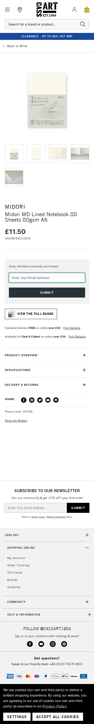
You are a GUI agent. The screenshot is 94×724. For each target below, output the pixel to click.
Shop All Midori (16, 420)
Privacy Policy (55, 706)
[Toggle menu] (7, 9)
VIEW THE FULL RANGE (35, 314)
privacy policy (38, 516)
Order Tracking (18, 565)
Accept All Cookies (57, 716)
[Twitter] (40, 400)
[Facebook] (23, 400)
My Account (16, 558)
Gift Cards (14, 572)
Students (14, 587)
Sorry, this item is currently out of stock (33, 266)
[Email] (48, 400)
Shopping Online (21, 547)
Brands (12, 579)
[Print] (56, 400)
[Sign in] (74, 9)
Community (16, 602)
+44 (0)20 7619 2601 (66, 664)
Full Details (71, 327)
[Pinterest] (31, 400)
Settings (17, 716)
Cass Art (12, 535)
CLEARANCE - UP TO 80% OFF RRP (47, 36)
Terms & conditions (56, 516)
